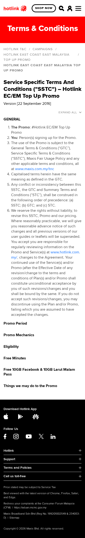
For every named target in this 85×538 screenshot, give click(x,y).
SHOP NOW (43, 8)
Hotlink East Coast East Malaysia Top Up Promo (36, 57)
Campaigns (43, 49)
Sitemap (14, 518)
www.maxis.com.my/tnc (34, 169)
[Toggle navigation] (78, 8)
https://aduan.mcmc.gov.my (30, 507)
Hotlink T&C (15, 49)
